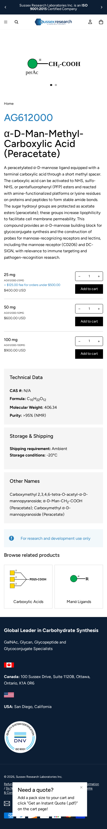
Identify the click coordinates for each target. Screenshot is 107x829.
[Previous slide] (5, 7)
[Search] (16, 22)
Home (9, 104)
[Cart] (101, 22)
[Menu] (5, 22)
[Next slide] (101, 7)
